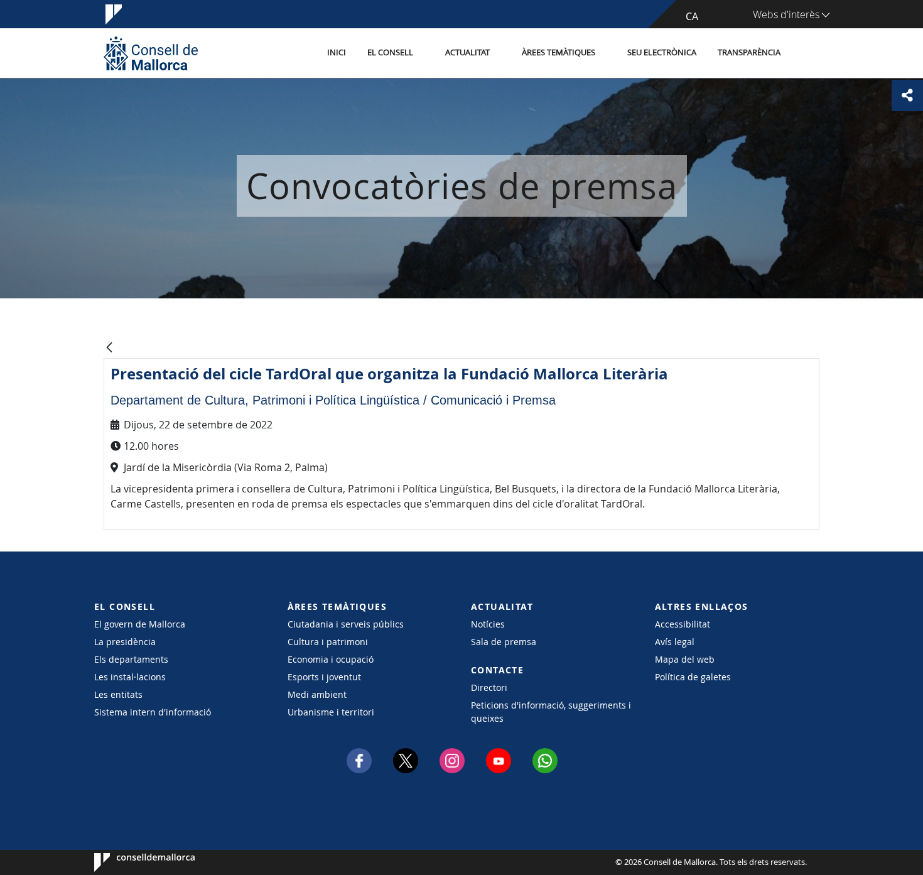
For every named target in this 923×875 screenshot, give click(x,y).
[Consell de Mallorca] (151, 53)
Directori (489, 687)
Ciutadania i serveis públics (346, 624)
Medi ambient (317, 694)
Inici (336, 52)
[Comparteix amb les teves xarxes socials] (907, 95)
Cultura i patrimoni (328, 642)
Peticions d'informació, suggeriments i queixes (551, 711)
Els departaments (131, 659)
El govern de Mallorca (139, 624)
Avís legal (674, 642)
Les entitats (118, 694)
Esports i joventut (324, 677)
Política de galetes (693, 677)
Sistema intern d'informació (152, 712)
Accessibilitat (682, 624)
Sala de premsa (503, 642)
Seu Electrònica (661, 52)
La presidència (125, 642)
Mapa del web (685, 659)
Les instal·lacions (130, 677)
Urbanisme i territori (331, 712)
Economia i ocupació (331, 659)
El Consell (390, 52)
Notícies (488, 624)
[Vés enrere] (109, 348)
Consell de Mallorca (132, 862)
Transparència (749, 52)
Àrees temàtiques (558, 52)
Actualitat (467, 52)
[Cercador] (804, 53)
